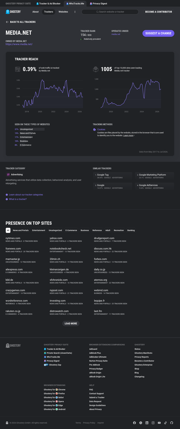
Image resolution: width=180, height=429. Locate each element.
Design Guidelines (97, 405)
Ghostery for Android (54, 409)
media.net (116, 34)
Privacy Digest (100, 3)
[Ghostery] (13, 12)
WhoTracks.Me (76, 3)
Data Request (95, 401)
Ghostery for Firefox (54, 393)
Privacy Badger (96, 369)
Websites (63, 11)
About (35, 11)
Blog (137, 373)
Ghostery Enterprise (143, 365)
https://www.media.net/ (19, 44)
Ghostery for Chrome (54, 389)
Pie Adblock (94, 365)
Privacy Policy (89, 423)
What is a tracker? (18, 199)
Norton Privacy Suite (98, 361)
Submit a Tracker (96, 397)
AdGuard (93, 349)
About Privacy (95, 409)
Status (137, 349)
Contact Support (96, 393)
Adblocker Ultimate (97, 357)
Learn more (128, 135)
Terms (78, 423)
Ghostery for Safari (54, 397)
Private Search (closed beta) (59, 353)
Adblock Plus (95, 353)
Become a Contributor (158, 11)
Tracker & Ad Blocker (49, 3)
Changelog (139, 376)
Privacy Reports (142, 357)
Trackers (48, 11)
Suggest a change (158, 33)
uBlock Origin (95, 373)
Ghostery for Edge (53, 405)
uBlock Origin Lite (97, 376)
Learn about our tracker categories (26, 194)
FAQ (91, 389)
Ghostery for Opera (54, 401)
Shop (137, 369)
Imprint (100, 423)
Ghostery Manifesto (143, 353)
